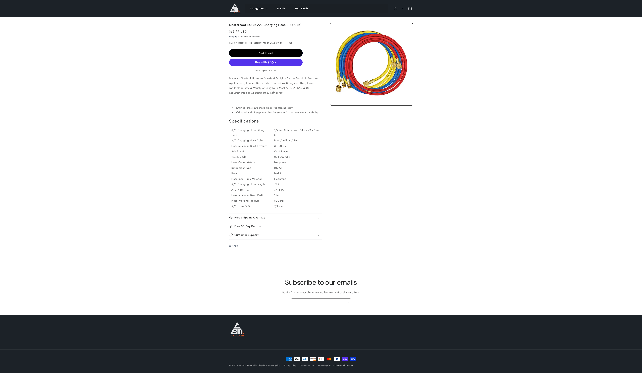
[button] (395, 8)
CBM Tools (241, 365)
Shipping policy (325, 365)
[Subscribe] (347, 302)
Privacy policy (290, 365)
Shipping (233, 36)
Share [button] (235, 245)
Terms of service (307, 365)
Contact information (344, 365)
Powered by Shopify (256, 365)
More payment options (265, 70)
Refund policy (274, 365)
